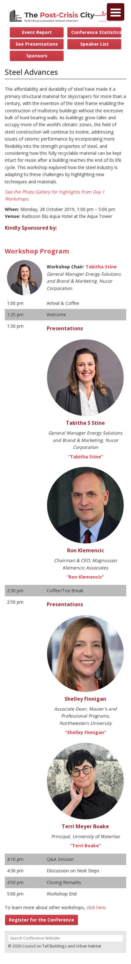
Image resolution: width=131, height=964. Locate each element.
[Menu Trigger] (115, 12)
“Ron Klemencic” (85, 577)
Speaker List (94, 44)
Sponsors (36, 56)
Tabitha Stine (101, 267)
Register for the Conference (41, 920)
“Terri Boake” (85, 846)
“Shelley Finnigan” (85, 732)
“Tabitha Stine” (85, 457)
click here (96, 907)
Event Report (37, 32)
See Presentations (37, 44)
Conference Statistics (96, 32)
